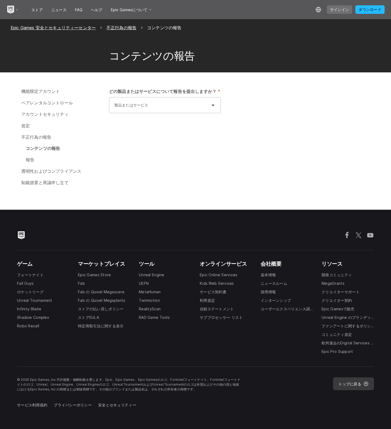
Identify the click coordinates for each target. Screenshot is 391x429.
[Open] (213, 105)
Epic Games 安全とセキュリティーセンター (53, 27)
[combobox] (159, 107)
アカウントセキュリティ (45, 114)
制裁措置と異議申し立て (45, 182)
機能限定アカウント (40, 91)
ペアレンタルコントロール (47, 102)
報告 (30, 159)
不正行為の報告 (121, 27)
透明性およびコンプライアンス (51, 171)
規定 (25, 125)
